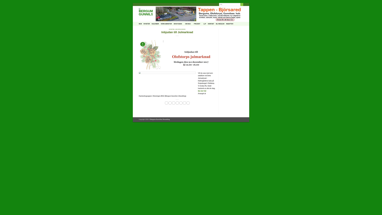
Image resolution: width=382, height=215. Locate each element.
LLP (205, 24)
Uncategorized (180, 29)
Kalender (155, 24)
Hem (140, 24)
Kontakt (211, 24)
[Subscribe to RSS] (193, 4)
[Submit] (241, 4)
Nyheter (147, 24)
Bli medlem (220, 24)
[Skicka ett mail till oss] (192, 4)
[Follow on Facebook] (188, 4)
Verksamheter (166, 24)
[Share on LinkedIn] (181, 103)
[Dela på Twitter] (170, 103)
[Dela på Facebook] (166, 103)
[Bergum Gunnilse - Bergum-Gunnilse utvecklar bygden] (146, 14)
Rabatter (229, 24)
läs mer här (202, 91)
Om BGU (188, 24)
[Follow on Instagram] (190, 4)
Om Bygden (178, 24)
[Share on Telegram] (188, 103)
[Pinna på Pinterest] (177, 103)
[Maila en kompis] (173, 103)
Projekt (197, 24)
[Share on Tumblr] (184, 103)
